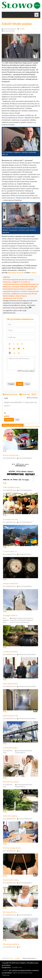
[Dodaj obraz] (14, 349)
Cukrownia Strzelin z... (11, 748)
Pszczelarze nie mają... (11, 519)
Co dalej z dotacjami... (10, 652)
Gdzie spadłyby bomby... (11, 487)
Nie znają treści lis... (10, 912)
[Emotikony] (14, 353)
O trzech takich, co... (10, 551)
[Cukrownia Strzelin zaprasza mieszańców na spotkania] (20, 732)
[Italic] (14, 344)
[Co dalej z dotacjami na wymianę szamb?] (20, 636)
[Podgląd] (18, 353)
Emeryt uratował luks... (11, 455)
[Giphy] (9, 353)
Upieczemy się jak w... (10, 816)
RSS (34, 394)
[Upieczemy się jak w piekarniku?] (20, 800)
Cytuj (17, 420)
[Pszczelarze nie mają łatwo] (20, 503)
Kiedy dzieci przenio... (10, 684)
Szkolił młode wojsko (17, 24)
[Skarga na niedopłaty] (20, 567)
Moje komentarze (11, 394)
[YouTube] (18, 349)
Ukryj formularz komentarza (20, 319)
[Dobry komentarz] (5, 416)
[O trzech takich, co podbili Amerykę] (20, 535)
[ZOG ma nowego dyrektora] (20, 832)
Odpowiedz (9, 420)
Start (11, 958)
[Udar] (22, 344)
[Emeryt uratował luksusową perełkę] (20, 439)
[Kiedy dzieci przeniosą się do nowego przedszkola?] (20, 668)
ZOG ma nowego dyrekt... (12, 848)
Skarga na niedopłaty (10, 583)
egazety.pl (12, 273)
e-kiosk (33, 273)
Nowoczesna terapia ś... (11, 782)
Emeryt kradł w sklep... (11, 880)
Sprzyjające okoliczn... (10, 615)
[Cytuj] (9, 349)
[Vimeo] (23, 349)
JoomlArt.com (17, 967)
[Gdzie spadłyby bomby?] (20, 471)
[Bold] (9, 344)
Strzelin (17, 958)
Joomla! (5, 970)
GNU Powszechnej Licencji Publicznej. (17, 974)
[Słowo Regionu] (21, 5)
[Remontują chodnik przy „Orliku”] (20, 928)
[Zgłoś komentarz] (5, 413)
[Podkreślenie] (17, 344)
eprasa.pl (19, 273)
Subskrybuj (25, 394)
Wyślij (20, 384)
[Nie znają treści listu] (20, 896)
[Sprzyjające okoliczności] (20, 599)
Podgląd (11, 384)
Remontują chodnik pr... (11, 944)
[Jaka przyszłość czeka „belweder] (20, 700)
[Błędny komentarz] (6, 416)
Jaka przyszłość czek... (11, 716)
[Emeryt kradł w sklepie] (20, 864)
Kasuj (27, 384)
